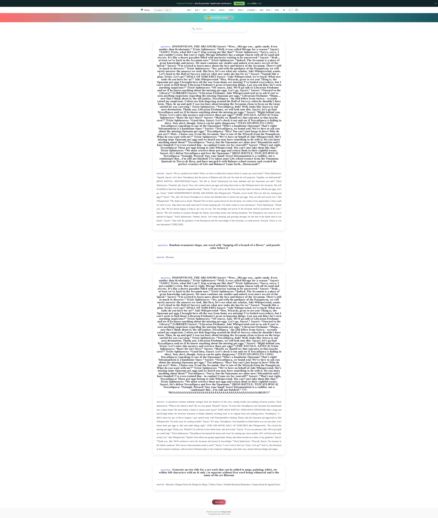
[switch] (291, 10)
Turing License (226, 512)
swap (277, 10)
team (261, 10)
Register (239, 3)
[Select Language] (284, 10)
